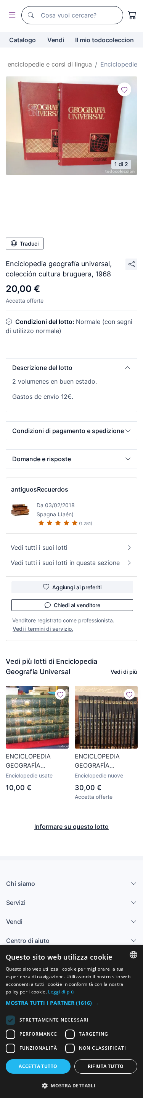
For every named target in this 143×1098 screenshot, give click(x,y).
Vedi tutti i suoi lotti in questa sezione (65, 562)
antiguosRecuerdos (39, 489)
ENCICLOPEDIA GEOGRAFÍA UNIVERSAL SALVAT (104, 761)
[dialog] (71, 1021)
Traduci (29, 243)
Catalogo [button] (22, 40)
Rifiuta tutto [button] (106, 1066)
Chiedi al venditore (77, 605)
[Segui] (124, 89)
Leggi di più (61, 992)
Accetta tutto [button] (38, 1066)
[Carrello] (132, 15)
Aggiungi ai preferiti (76, 587)
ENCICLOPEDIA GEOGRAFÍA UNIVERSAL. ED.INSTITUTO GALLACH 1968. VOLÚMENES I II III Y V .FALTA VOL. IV (35, 761)
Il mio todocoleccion (104, 40)
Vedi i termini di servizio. (43, 628)
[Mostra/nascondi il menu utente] (10, 15)
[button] (71, 367)
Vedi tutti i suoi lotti (39, 547)
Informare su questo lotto (71, 826)
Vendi (55, 40)
